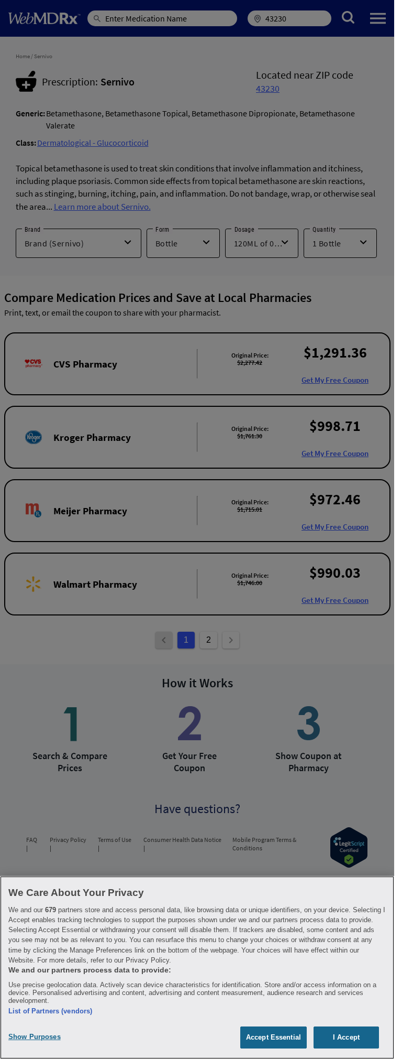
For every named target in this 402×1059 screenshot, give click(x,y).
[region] (197, 967)
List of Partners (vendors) (50, 1011)
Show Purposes (34, 1037)
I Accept (346, 1037)
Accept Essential (273, 1037)
